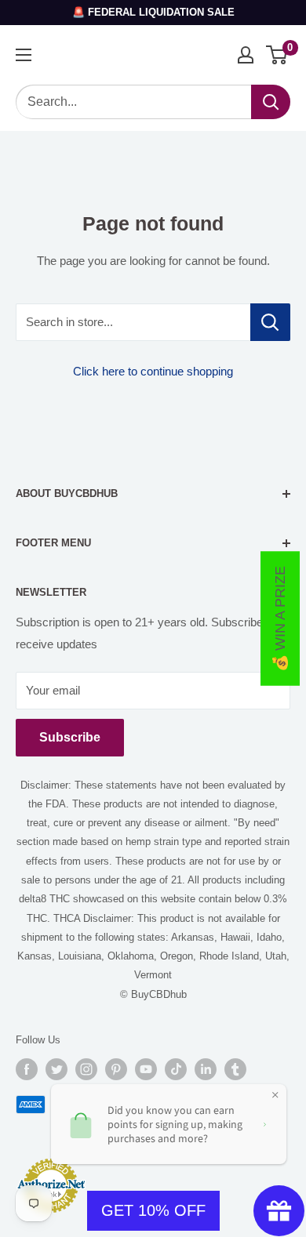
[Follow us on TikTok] (176, 1069)
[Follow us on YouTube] (146, 1069)
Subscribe (69, 737)
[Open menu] (23, 55)
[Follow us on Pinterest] (116, 1069)
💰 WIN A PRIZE (280, 619)
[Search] (270, 102)
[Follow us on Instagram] (86, 1069)
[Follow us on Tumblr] (235, 1069)
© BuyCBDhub (153, 994)
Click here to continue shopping (153, 371)
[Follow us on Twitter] (56, 1069)
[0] (277, 54)
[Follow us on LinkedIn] (206, 1069)
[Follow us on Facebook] (27, 1069)
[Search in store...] (270, 322)
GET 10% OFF (153, 1210)
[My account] (245, 54)
